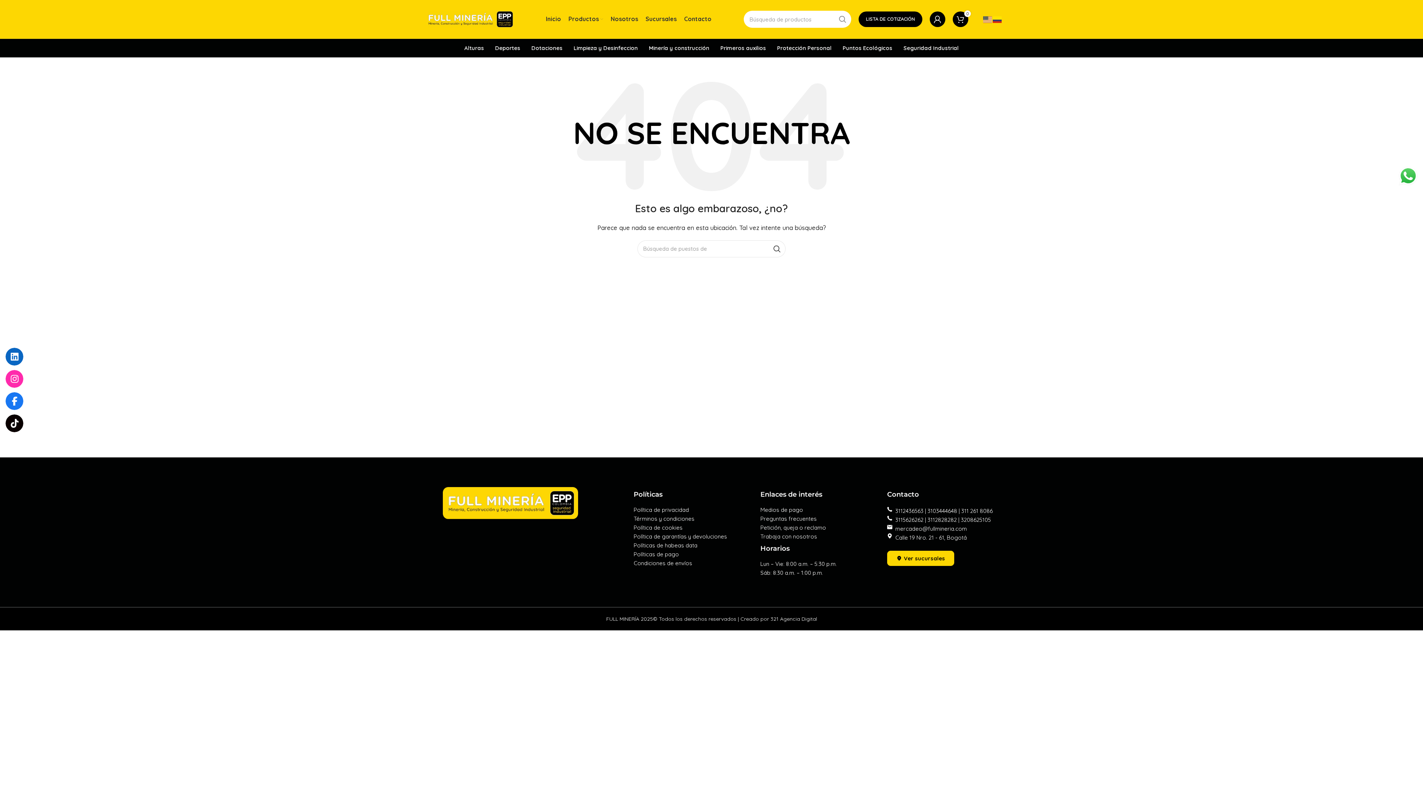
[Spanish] (997, 19)
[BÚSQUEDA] (842, 19)
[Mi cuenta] (937, 19)
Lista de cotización (890, 19)
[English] (988, 19)
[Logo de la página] (470, 18)
